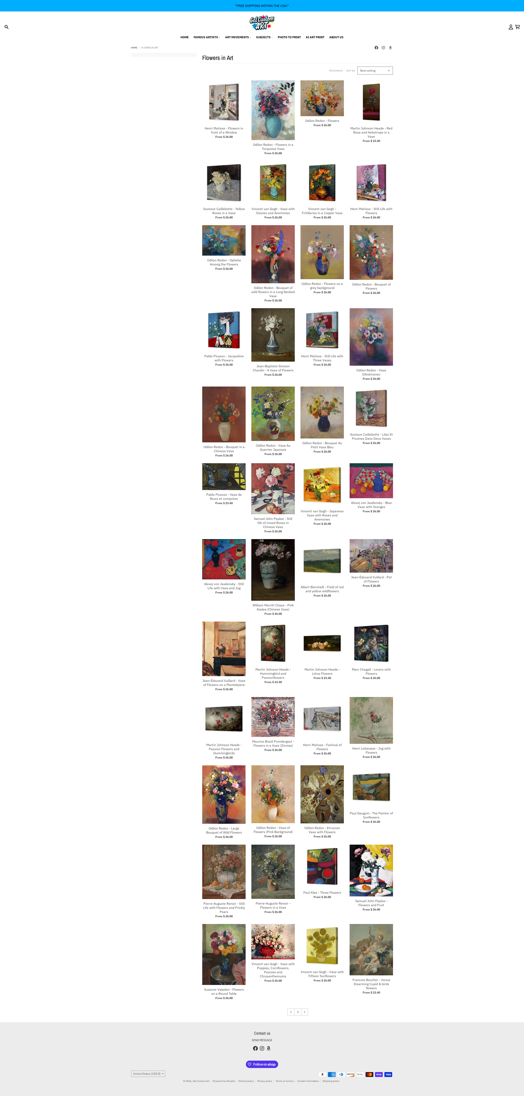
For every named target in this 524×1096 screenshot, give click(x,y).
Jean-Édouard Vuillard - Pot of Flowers (371, 579)
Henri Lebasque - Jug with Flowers (371, 750)
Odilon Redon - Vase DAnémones (371, 372)
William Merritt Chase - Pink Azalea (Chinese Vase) (273, 607)
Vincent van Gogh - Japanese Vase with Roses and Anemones (322, 515)
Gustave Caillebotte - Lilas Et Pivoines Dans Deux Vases (371, 436)
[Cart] (517, 27)
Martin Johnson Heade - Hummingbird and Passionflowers (273, 673)
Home (134, 47)
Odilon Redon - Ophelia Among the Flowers (224, 262)
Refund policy (246, 1081)
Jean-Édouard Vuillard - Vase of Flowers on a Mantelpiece (223, 683)
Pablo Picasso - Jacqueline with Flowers (224, 358)
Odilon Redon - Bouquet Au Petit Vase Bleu (322, 445)
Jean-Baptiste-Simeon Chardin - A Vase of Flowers (273, 368)
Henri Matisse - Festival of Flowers (322, 747)
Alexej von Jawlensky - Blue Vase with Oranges (371, 505)
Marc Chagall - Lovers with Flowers (371, 671)
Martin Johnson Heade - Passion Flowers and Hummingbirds (224, 749)
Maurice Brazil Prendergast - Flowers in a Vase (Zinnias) (273, 743)
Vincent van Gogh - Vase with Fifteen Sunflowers (322, 974)
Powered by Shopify (224, 1081)
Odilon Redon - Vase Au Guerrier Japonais (273, 447)
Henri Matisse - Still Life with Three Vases (322, 358)
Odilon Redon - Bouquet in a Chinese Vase (224, 449)
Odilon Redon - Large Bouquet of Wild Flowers (224, 830)
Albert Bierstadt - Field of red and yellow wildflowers (322, 589)
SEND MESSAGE (262, 1040)
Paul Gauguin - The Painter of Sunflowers (371, 815)
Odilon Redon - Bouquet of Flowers (371, 286)
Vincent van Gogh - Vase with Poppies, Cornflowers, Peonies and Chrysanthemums (273, 970)
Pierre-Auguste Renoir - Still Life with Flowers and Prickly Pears (224, 908)
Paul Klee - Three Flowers (322, 892)
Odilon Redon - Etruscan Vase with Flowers (322, 830)
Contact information (308, 1081)
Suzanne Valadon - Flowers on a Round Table (224, 991)
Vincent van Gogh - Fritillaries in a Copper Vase (322, 211)
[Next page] (305, 1012)
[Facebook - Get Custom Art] (376, 47)
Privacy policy (264, 1081)
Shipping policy (331, 1081)
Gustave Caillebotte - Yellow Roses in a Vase (224, 211)
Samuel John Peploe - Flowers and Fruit (371, 903)
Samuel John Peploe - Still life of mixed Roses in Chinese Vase (273, 523)
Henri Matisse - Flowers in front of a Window (224, 130)
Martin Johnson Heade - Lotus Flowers (322, 671)
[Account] (510, 27)
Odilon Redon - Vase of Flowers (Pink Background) (273, 830)
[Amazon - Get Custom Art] (390, 47)
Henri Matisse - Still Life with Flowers (371, 211)
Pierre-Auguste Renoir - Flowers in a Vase (273, 905)
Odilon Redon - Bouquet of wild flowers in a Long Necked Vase (273, 292)
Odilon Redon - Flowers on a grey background (322, 286)
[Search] (6, 27)
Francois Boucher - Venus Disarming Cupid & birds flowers (371, 984)
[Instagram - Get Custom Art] (383, 47)
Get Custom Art (201, 1081)
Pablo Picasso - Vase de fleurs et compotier (224, 496)
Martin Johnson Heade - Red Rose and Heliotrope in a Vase (371, 132)
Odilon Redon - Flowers (322, 121)
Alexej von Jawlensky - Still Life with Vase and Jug (224, 586)
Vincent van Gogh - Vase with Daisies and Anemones (273, 211)
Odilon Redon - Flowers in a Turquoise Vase (273, 147)
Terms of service (285, 1081)
